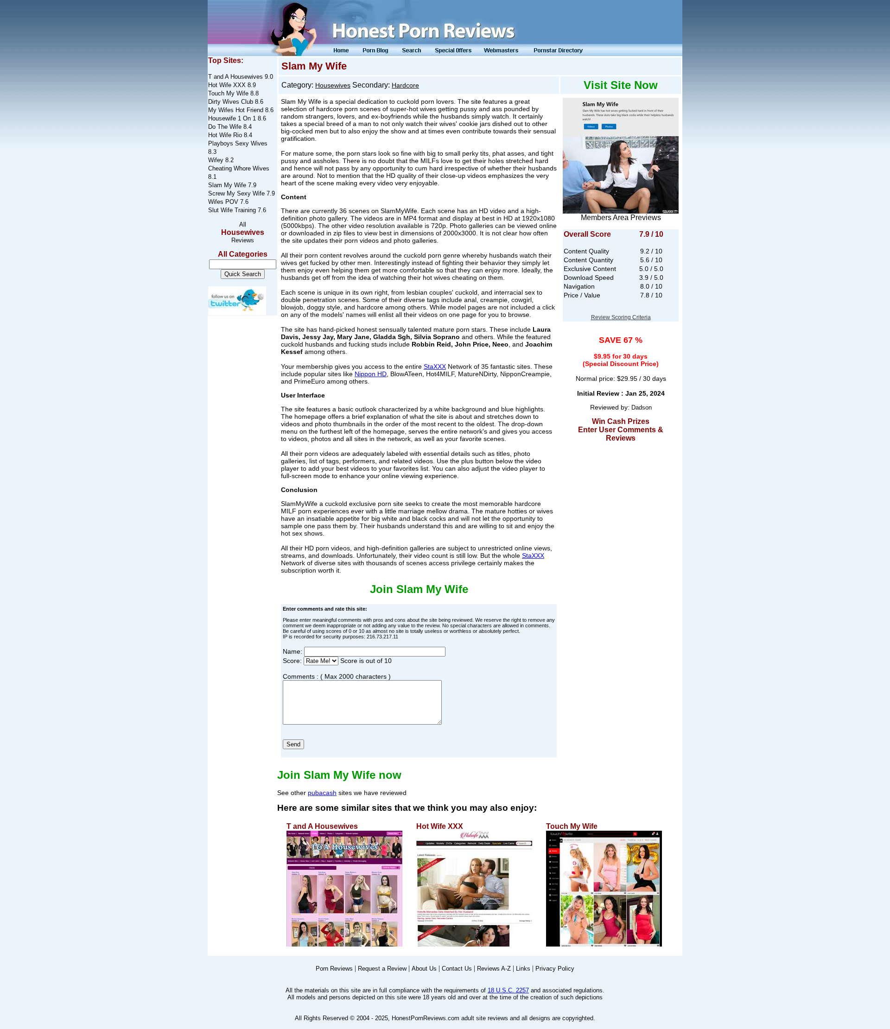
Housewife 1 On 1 (232, 118)
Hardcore (405, 85)
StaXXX (435, 366)
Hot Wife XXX (227, 85)
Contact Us (457, 968)
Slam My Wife (227, 185)
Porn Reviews (334, 968)
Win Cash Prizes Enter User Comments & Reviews (620, 429)
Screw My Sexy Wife (236, 193)
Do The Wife (225, 126)
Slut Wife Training (232, 210)
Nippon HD (371, 374)
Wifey (215, 160)
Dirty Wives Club (230, 101)
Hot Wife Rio (225, 135)
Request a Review (382, 968)
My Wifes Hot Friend (235, 110)
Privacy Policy (554, 968)
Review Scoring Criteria (621, 317)
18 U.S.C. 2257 (508, 990)
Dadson (641, 407)
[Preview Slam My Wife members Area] (621, 153)
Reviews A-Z (494, 968)
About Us (424, 968)
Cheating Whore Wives (238, 168)
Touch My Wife (228, 93)
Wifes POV (223, 201)
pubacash (322, 792)
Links (523, 968)
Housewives (242, 232)
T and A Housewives (235, 76)
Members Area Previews (621, 217)
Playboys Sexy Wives (237, 143)
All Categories (242, 254)
